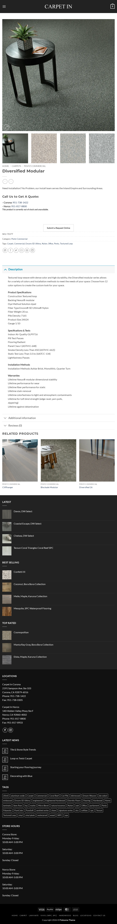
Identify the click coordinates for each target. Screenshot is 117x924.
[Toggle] (5, 269)
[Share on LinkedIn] (32, 250)
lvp (26, 805)
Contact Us (99, 915)
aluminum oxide (18, 795)
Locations (85, 915)
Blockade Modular (49, 487)
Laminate (34, 915)
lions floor (18, 805)
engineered (38, 800)
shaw (53, 810)
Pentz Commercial (35, 166)
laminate (7, 805)
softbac (84, 810)
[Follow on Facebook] (5, 730)
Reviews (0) (15, 425)
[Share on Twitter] (16, 250)
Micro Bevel (43, 805)
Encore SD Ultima (33, 243)
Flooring (86, 800)
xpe (66, 815)
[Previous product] (11, 181)
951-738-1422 (20, 202)
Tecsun (99, 810)
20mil (5, 795)
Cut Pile (64, 795)
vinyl (21, 815)
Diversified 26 (85, 487)
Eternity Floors (74, 800)
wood (52, 815)
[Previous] (8, 75)
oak (77, 805)
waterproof (42, 815)
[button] (4, 6)
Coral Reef (54, 795)
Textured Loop (66, 243)
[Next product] (5, 181)
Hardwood (97, 800)
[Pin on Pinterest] (27, 250)
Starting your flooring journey (25, 767)
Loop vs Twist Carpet (21, 758)
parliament (94, 805)
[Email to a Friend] (21, 250)
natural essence (58, 805)
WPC (59, 815)
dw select (103, 795)
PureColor (18, 810)
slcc (77, 810)
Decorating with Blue (21, 775)
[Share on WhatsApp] (5, 250)
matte (32, 805)
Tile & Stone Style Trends (23, 749)
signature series (66, 810)
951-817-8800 (19, 206)
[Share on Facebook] (10, 250)
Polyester (7, 810)
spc (91, 810)
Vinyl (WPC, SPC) (49, 915)
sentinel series (42, 810)
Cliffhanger (7, 487)
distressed (75, 795)
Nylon (44, 243)
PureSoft (30, 810)
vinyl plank (30, 815)
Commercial (19, 243)
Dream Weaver (89, 795)
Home (5, 166)
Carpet (10, 243)
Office (50, 243)
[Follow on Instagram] (10, 730)
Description (15, 269)
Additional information (22, 418)
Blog (75, 915)
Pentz (56, 243)
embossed (7, 800)
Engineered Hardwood (55, 800)
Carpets (16, 166)
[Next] (108, 75)
